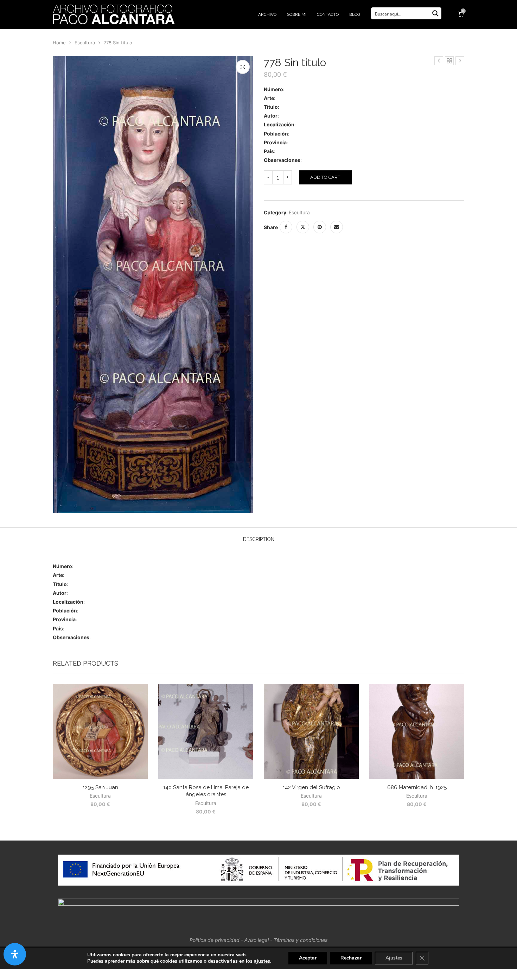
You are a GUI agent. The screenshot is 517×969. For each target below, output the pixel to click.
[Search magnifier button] (435, 13)
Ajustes (393, 958)
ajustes (262, 961)
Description (258, 539)
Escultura (85, 42)
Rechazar (351, 958)
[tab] (258, 539)
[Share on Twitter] (302, 227)
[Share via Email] (336, 227)
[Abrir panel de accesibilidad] (15, 954)
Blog (354, 14)
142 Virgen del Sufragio (311, 787)
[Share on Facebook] (286, 227)
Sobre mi (296, 14)
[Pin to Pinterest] (319, 227)
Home (59, 42)
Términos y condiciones (300, 940)
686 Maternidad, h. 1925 (417, 787)
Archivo (267, 14)
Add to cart (325, 177)
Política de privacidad (215, 940)
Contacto (328, 14)
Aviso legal (256, 940)
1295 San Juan (100, 787)
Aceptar (308, 958)
